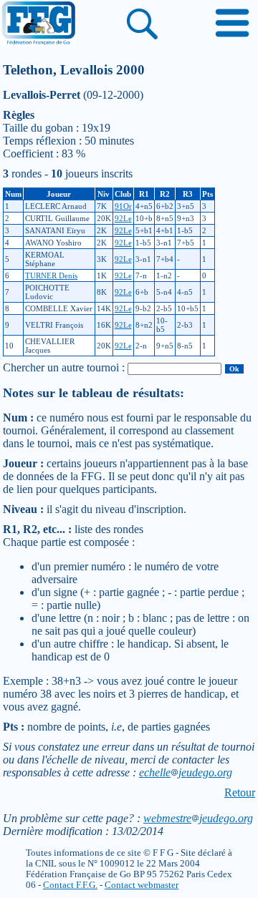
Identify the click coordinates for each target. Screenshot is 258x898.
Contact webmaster (141, 885)
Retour (239, 792)
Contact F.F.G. (70, 885)
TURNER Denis (51, 275)
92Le (123, 218)
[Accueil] (38, 24)
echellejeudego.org (185, 772)
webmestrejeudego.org (198, 818)
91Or (123, 206)
